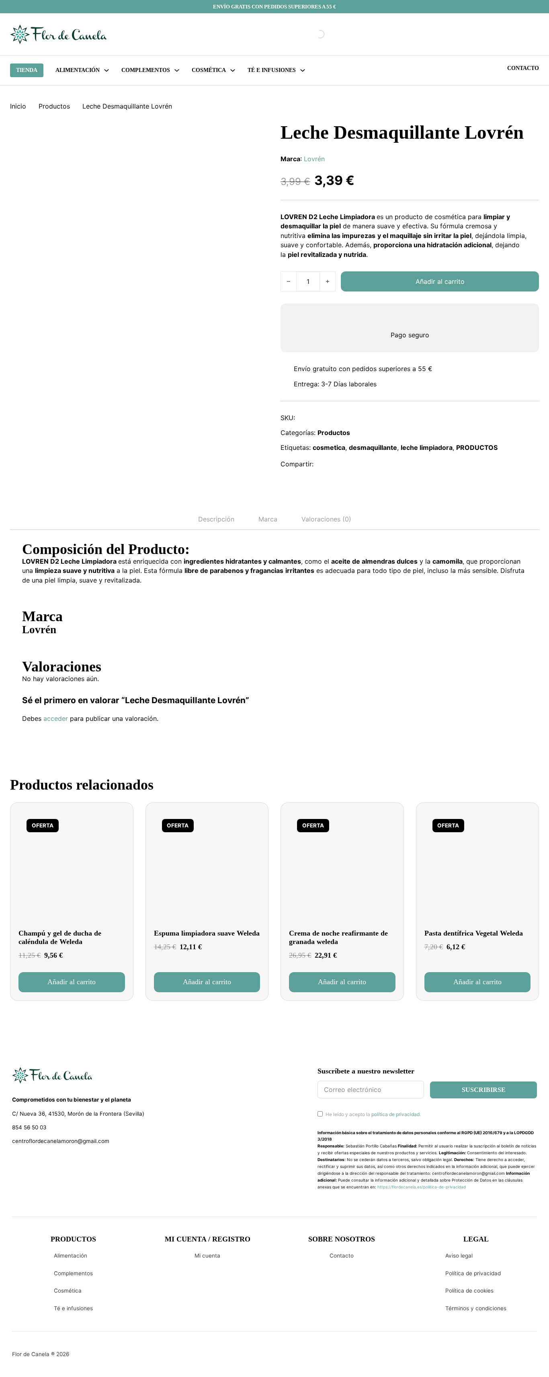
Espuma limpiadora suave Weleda (207, 933)
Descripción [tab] (216, 519)
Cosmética (68, 1290)
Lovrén (314, 159)
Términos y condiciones (475, 1308)
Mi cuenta (207, 1255)
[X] (342, 464)
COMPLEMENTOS (145, 70)
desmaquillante (373, 447)
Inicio (18, 106)
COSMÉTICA (209, 70)
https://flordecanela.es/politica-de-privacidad (421, 1186)
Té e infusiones (73, 1308)
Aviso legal (459, 1255)
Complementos (73, 1273)
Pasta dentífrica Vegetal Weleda (473, 933)
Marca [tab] (267, 519)
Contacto (523, 68)
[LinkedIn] (360, 464)
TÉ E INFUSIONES (272, 70)
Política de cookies (469, 1290)
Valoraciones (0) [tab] (326, 519)
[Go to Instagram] (30, 1162)
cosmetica (329, 447)
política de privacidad (395, 1114)
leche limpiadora (427, 447)
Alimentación (77, 70)
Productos (54, 106)
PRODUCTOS (477, 447)
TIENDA (26, 70)
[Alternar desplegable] (106, 70)
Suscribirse (484, 1089)
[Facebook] (325, 464)
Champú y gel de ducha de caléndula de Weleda (59, 937)
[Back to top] (489, 1359)
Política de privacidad (473, 1273)
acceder (55, 718)
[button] (71, 982)
